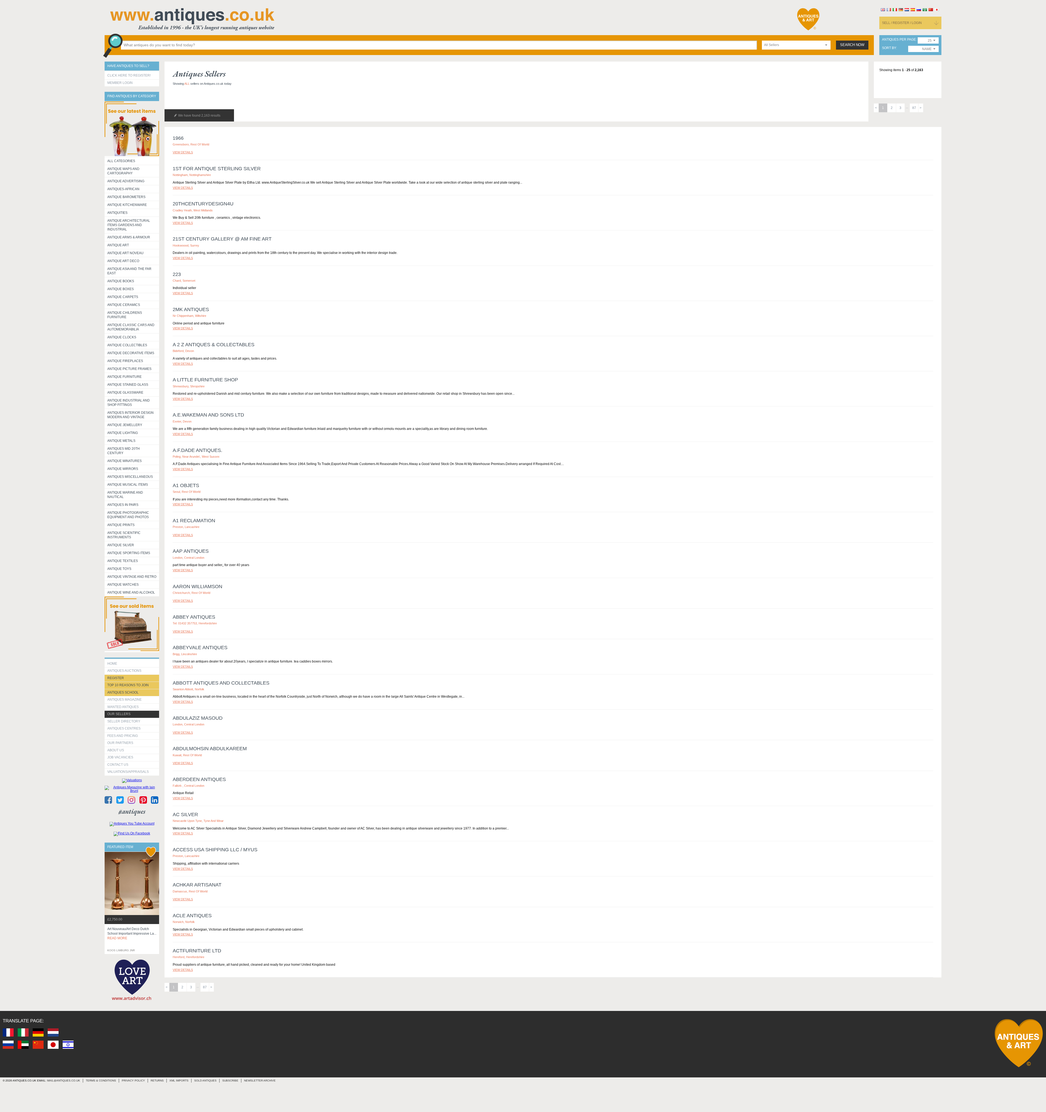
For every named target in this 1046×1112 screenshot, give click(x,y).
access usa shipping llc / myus (215, 849)
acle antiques (192, 915)
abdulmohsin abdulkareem (210, 748)
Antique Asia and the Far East (129, 271)
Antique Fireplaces (125, 361)
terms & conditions (101, 1080)
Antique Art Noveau (125, 253)
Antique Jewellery (124, 425)
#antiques (131, 811)
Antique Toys (119, 569)
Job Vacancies (120, 757)
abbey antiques (194, 617)
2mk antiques (191, 309)
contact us (117, 765)
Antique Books (120, 281)
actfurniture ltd (197, 950)
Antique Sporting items (128, 553)
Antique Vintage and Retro (131, 577)
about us (115, 750)
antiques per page (899, 39)
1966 (178, 138)
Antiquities (117, 213)
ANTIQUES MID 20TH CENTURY (123, 451)
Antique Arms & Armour (128, 237)
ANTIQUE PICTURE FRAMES (129, 369)
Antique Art (118, 245)
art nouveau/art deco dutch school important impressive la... (131, 933)
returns (157, 1080)
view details (183, 152)
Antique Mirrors (122, 469)
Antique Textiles (122, 561)
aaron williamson (197, 586)
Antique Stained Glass (127, 385)
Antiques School (123, 692)
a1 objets (186, 485)
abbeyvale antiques (200, 647)
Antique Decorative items (130, 353)
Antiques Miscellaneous (130, 477)
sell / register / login (902, 23)
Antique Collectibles (127, 345)
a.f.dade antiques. (197, 450)
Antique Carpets (122, 297)
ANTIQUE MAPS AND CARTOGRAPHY (123, 171)
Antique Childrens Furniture (124, 315)
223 (177, 274)
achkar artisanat (197, 885)
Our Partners (120, 743)
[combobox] (796, 45)
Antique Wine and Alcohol (131, 592)
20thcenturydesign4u (203, 203)
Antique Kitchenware (127, 205)
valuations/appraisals (128, 772)
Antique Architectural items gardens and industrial (128, 225)
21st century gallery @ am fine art (222, 239)
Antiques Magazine (124, 699)
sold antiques (205, 1080)
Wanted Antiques (123, 707)
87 (914, 108)
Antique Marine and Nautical (125, 495)
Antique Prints (121, 525)
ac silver (185, 814)
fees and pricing (122, 736)
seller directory (123, 721)
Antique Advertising (125, 181)
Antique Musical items (127, 485)
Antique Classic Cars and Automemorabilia (130, 327)
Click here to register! (129, 75)
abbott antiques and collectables (221, 683)
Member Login (120, 83)
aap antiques (191, 551)
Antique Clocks (121, 337)
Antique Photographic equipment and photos (128, 515)
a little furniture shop (205, 379)
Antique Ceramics (123, 305)
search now (852, 45)
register (115, 678)
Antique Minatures (124, 461)
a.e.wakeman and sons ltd (208, 415)
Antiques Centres (124, 728)
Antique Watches (123, 585)
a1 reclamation (194, 520)
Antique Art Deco (123, 261)
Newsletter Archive (260, 1080)
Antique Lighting (122, 433)
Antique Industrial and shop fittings (128, 403)
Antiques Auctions (124, 671)
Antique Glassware (125, 392)
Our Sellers (118, 714)
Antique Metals (121, 441)
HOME (112, 664)
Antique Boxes (120, 289)
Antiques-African (123, 189)
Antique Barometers (126, 197)
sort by (889, 48)
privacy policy (133, 1080)
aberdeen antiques (199, 779)
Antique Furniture (124, 377)
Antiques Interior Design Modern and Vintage (130, 415)
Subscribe (230, 1080)
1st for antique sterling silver (217, 168)
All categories (121, 161)
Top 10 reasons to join (128, 685)
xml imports (178, 1080)
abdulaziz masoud (198, 718)
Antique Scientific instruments (124, 535)
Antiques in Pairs (122, 505)
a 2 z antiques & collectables (213, 344)
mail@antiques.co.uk (63, 1080)
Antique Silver (120, 545)
